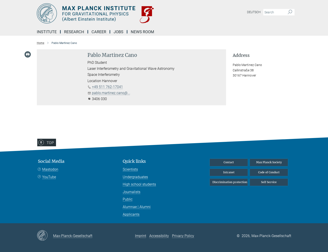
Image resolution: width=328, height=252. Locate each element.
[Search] (290, 12)
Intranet (229, 172)
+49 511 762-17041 (107, 87)
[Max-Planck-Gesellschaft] (45, 235)
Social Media (51, 161)
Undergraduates (135, 177)
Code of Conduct (269, 172)
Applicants (131, 214)
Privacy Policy (183, 236)
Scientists (130, 169)
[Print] (27, 54)
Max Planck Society (269, 162)
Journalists (131, 192)
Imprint (140, 236)
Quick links (134, 161)
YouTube (49, 177)
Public (128, 199)
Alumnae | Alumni (137, 207)
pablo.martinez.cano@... (111, 93)
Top (50, 142)
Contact (229, 162)
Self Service (269, 182)
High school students (139, 184)
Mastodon (50, 169)
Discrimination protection (229, 182)
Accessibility (159, 236)
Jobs (118, 31)
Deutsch (254, 12)
